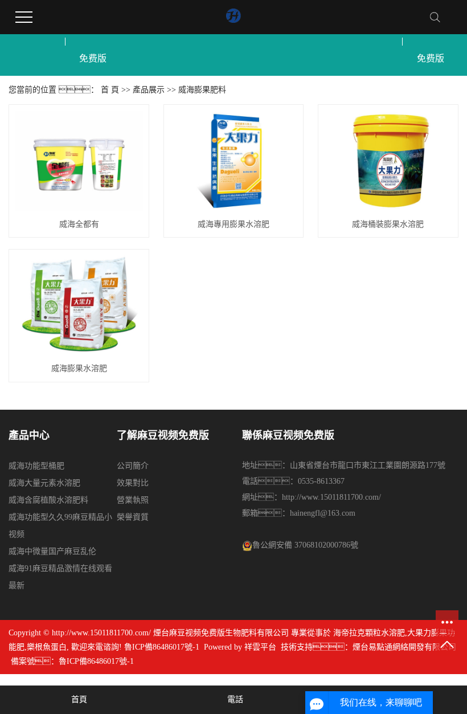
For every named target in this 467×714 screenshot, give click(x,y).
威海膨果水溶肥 (79, 368)
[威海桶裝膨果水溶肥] (388, 161)
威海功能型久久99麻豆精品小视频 (60, 525)
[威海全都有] (79, 161)
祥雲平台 (260, 647)
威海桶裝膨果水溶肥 (388, 224)
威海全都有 (79, 224)
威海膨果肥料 (202, 89)
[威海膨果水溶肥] (79, 305)
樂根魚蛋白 (47, 647)
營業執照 (133, 500)
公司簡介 (133, 466)
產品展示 (149, 89)
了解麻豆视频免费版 (92, 41)
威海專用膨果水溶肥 (233, 224)
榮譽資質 (133, 517)
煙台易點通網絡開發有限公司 (404, 647)
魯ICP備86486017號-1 (161, 647)
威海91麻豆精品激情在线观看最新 (60, 577)
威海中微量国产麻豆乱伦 (52, 551)
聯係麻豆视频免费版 (430, 41)
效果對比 (133, 483)
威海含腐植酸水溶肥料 (48, 500)
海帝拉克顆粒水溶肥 (369, 633)
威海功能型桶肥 (36, 466)
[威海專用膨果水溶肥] (234, 161)
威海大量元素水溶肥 (44, 483)
